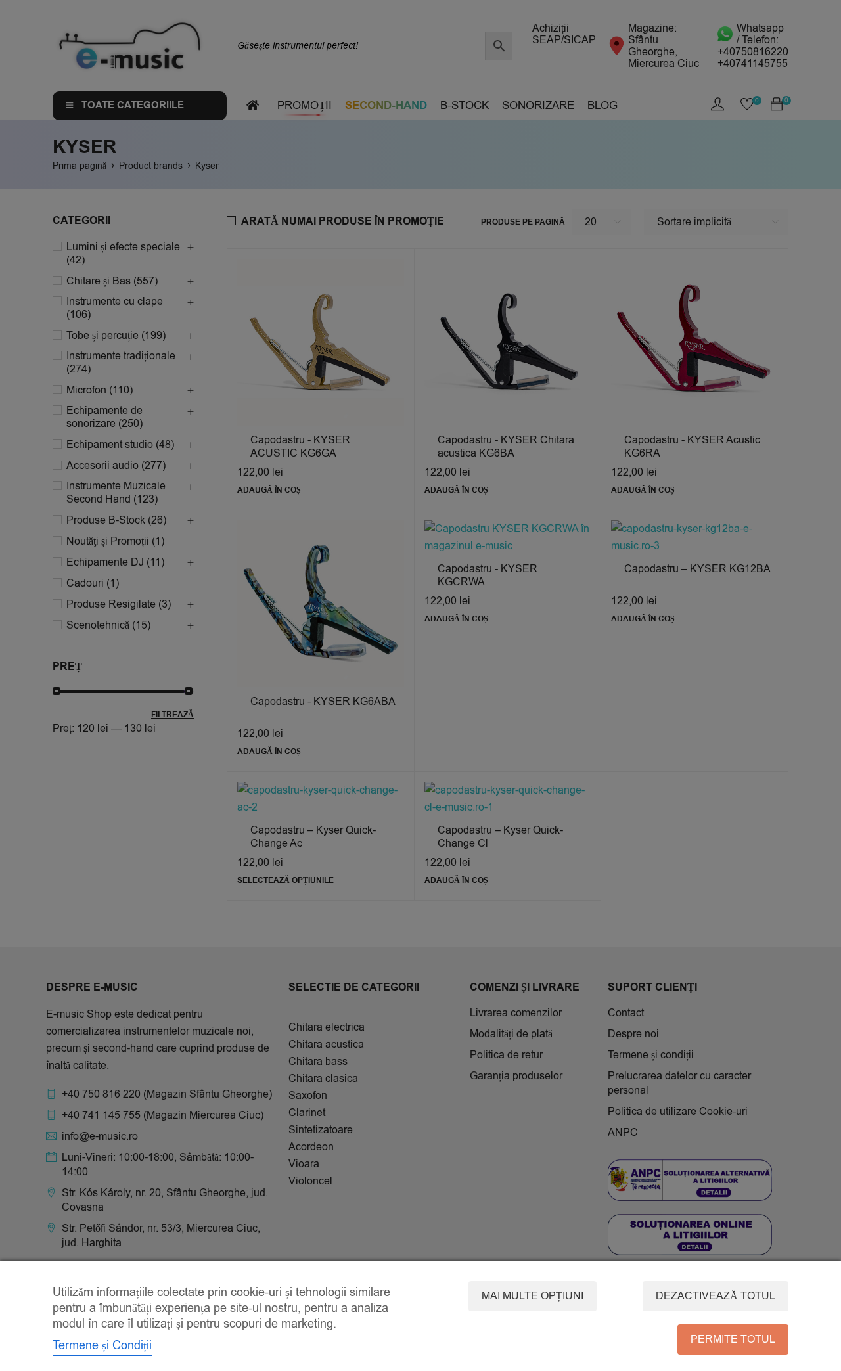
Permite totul (733, 1339)
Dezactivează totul (715, 1296)
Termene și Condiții (102, 1345)
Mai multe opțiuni (532, 1296)
